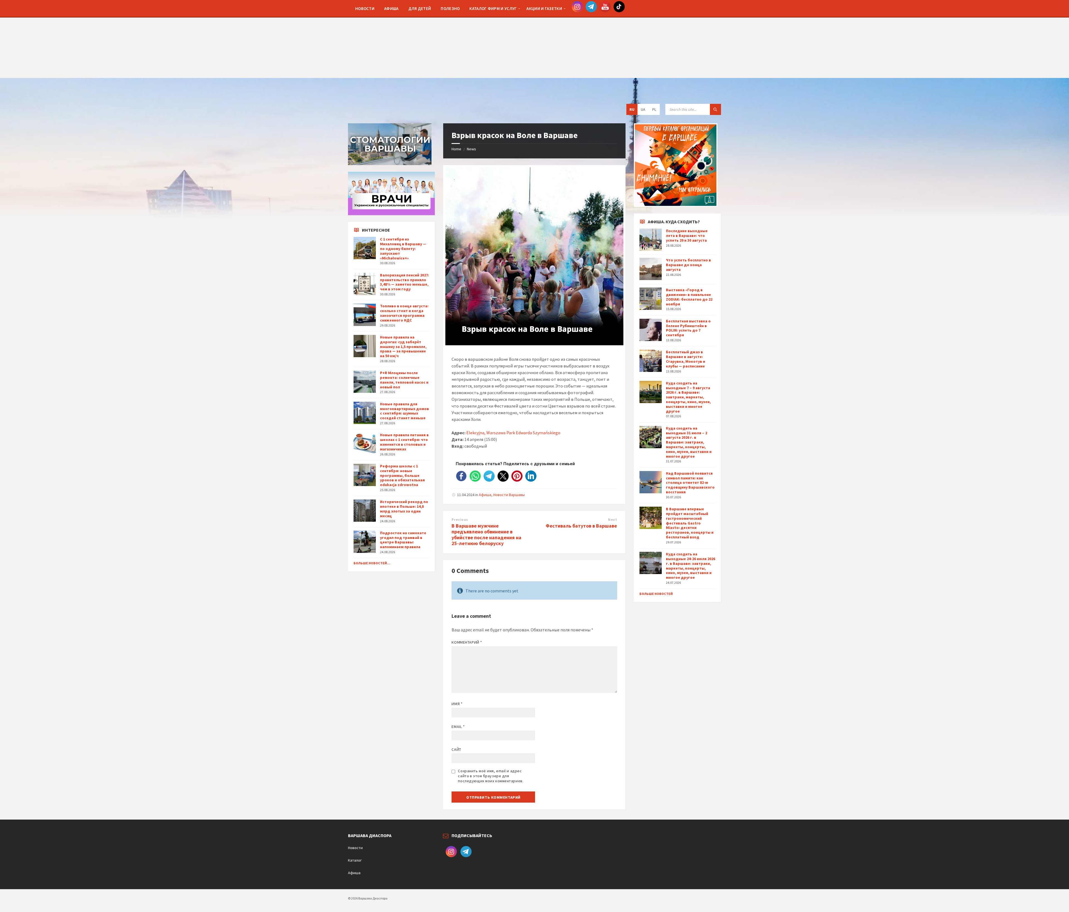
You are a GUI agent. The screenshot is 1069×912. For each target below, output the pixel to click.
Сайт (456, 749)
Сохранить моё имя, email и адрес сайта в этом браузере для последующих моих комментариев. (490, 775)
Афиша (485, 494)
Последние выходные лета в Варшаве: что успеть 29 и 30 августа (687, 235)
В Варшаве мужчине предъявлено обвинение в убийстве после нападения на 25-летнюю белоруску (486, 534)
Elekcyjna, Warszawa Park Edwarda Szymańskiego (513, 432)
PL (654, 109)
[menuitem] (365, 8)
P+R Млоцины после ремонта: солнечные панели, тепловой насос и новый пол (404, 379)
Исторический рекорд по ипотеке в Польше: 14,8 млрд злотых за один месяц (404, 508)
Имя (457, 703)
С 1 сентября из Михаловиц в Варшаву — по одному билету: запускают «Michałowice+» (403, 248)
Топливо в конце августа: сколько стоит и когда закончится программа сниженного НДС (404, 312)
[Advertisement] (534, 39)
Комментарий (467, 642)
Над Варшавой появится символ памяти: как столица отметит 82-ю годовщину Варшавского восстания (690, 482)
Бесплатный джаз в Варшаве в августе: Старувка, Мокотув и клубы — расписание (685, 358)
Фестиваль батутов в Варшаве (581, 526)
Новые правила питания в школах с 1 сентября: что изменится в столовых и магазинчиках (404, 441)
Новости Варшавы (509, 494)
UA (643, 109)
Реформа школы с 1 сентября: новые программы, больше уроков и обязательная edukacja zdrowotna (402, 475)
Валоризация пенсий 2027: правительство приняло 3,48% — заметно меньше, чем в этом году (404, 282)
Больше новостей (656, 594)
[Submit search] (715, 109)
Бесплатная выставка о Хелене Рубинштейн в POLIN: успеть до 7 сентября (688, 327)
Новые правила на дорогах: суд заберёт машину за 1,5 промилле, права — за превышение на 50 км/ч (403, 346)
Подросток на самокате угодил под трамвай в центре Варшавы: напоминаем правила (403, 539)
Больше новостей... (372, 563)
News (471, 148)
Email (458, 726)
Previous (460, 519)
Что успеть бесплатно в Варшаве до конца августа (688, 265)
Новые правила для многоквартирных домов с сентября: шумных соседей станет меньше (404, 410)
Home (456, 148)
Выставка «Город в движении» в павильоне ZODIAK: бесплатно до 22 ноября (689, 296)
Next (612, 519)
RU (631, 109)
